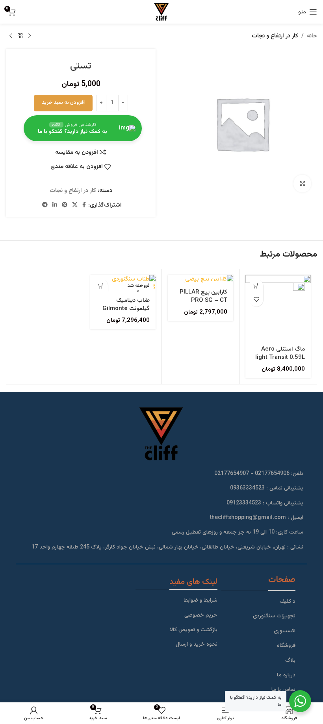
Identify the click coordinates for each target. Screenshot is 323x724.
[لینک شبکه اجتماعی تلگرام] (45, 205)
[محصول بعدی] (10, 36)
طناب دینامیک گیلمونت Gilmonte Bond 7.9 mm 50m (124, 308)
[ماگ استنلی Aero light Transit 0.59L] (278, 307)
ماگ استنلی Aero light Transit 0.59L (280, 353)
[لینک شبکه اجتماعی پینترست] (64, 205)
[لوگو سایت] (161, 12)
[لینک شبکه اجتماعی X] (75, 205)
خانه (312, 36)
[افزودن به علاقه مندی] (256, 300)
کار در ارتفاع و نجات (275, 36)
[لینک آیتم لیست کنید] (258, 601)
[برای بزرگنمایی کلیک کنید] (302, 183)
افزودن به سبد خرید (63, 103)
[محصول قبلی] (29, 36)
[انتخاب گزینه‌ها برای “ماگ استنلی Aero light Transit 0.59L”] (256, 286)
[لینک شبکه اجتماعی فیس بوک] (84, 205)
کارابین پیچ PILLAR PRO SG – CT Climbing (203, 300)
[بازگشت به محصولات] (20, 36)
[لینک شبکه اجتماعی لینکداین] (54, 205)
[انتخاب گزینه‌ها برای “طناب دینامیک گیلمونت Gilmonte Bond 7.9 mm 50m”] (101, 286)
